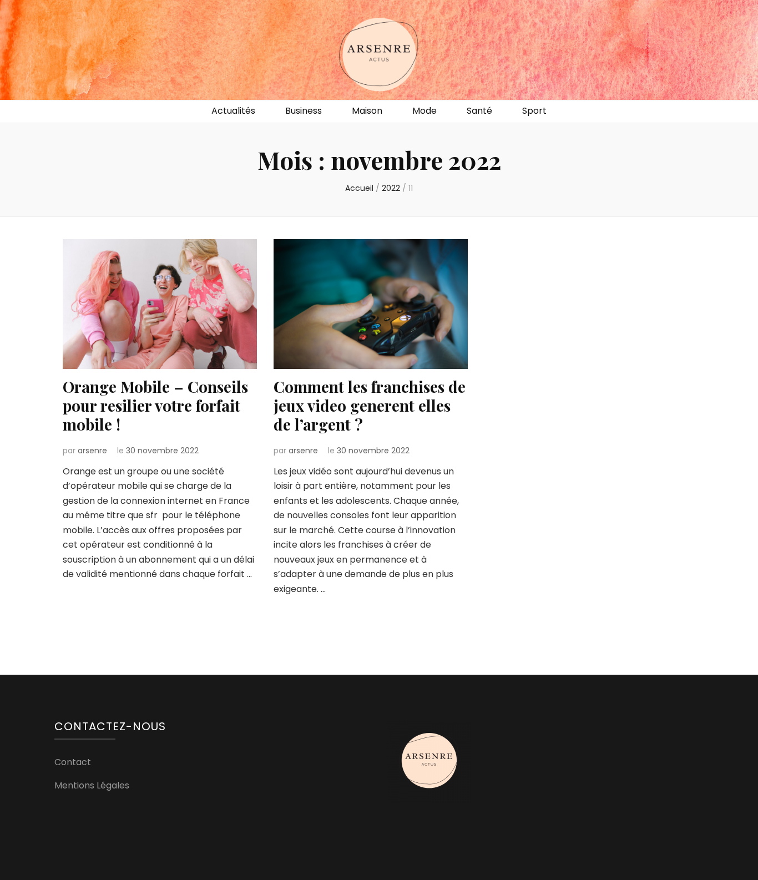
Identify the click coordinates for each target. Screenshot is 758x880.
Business (303, 110)
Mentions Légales (91, 785)
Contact (72, 762)
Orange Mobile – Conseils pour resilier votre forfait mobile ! (155, 405)
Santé (479, 110)
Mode (424, 110)
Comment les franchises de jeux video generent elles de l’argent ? (370, 405)
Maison (367, 110)
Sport (534, 110)
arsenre (92, 450)
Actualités (233, 110)
